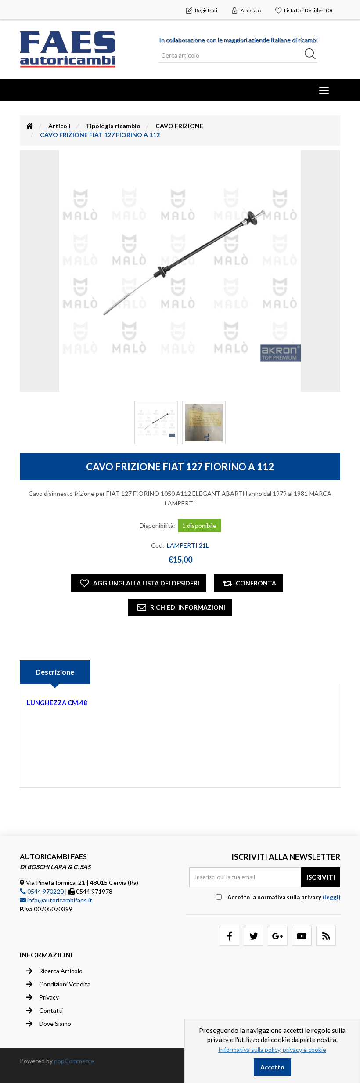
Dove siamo (55, 1023)
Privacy (49, 997)
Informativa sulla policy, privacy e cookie (272, 1049)
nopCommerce (74, 1061)
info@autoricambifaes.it (59, 900)
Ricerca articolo (61, 971)
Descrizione (55, 672)
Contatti (51, 1010)
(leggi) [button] (331, 897)
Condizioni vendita (64, 984)
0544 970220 (45, 891)
